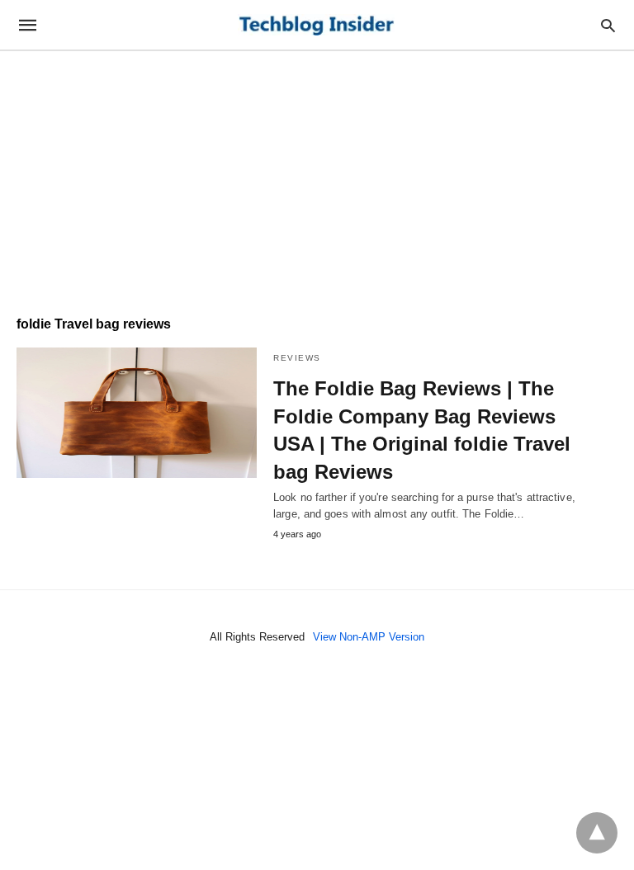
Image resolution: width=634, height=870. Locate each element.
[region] (317, 175)
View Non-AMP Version (368, 637)
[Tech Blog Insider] (316, 25)
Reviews (297, 357)
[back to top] (596, 832)
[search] (608, 25)
